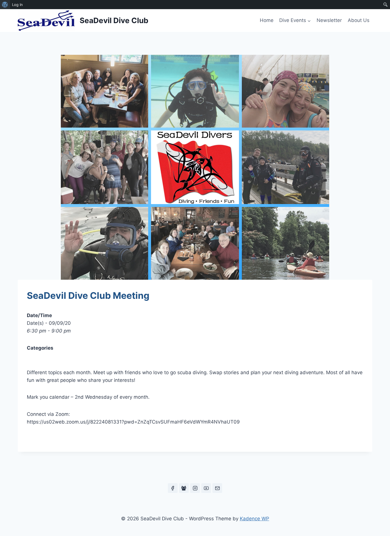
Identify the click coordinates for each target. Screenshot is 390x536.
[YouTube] (206, 488)
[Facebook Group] (184, 488)
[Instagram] (195, 488)
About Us (358, 20)
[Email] (217, 488)
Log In (17, 4)
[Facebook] (173, 488)
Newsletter (329, 20)
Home (267, 20)
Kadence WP (254, 518)
